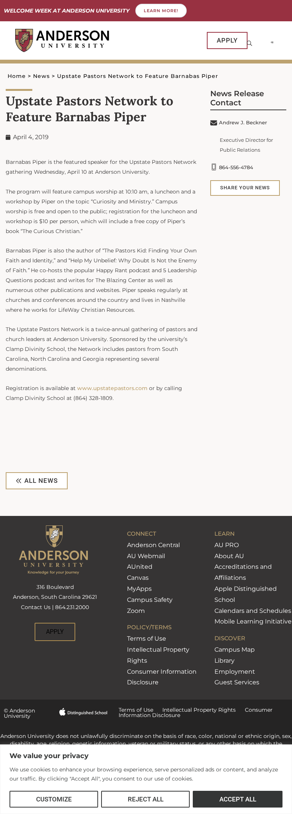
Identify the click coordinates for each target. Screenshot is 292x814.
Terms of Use (146, 638)
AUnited (139, 566)
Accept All (237, 799)
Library (224, 660)
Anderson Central (153, 545)
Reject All (145, 799)
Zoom (136, 610)
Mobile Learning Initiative (253, 621)
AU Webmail (146, 556)
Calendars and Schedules (252, 610)
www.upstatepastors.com (112, 388)
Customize (54, 799)
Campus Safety (150, 599)
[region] (146, 779)
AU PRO (226, 545)
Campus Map (234, 649)
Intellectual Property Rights (194, 709)
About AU (229, 556)
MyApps (139, 588)
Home (17, 76)
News (41, 76)
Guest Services (236, 682)
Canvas (138, 577)
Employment (234, 671)
